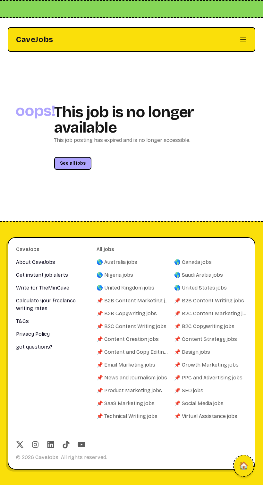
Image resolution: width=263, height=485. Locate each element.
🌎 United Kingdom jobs (125, 288)
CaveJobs (34, 39)
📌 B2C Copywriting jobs (204, 326)
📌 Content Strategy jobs (205, 339)
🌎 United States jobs (200, 288)
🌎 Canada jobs (193, 262)
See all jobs (73, 163)
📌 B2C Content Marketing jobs (210, 313)
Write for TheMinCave (42, 288)
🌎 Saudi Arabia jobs (198, 275)
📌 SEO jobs (188, 390)
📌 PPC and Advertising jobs (208, 378)
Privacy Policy (33, 334)
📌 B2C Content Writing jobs (131, 326)
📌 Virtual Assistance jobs (205, 416)
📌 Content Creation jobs (128, 339)
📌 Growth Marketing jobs (206, 365)
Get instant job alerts (42, 275)
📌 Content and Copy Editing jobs (133, 352)
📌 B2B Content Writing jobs (209, 301)
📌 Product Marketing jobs (129, 390)
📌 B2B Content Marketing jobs (133, 301)
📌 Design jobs (192, 352)
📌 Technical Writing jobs (127, 416)
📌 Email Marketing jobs (126, 365)
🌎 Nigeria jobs (115, 275)
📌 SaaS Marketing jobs (126, 403)
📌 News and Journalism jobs (132, 378)
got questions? (34, 347)
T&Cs (22, 321)
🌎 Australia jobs (117, 262)
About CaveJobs (35, 262)
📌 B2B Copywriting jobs (127, 313)
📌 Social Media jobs (199, 403)
